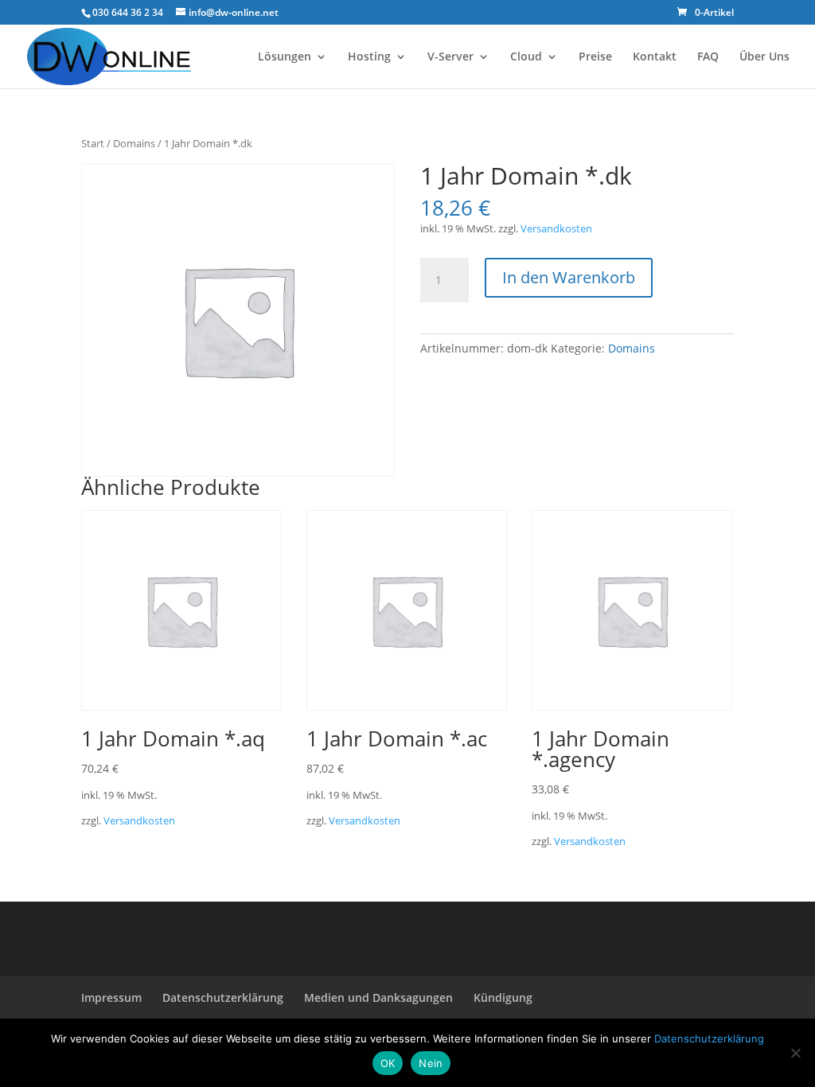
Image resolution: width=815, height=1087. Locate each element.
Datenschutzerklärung (222, 997)
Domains (134, 143)
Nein (431, 1063)
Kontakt (655, 57)
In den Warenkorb (568, 277)
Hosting (369, 57)
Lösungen (284, 57)
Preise (595, 57)
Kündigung (503, 997)
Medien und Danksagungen (378, 997)
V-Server (450, 57)
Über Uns (764, 57)
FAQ (708, 57)
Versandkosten (556, 229)
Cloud (526, 57)
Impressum (111, 997)
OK (388, 1063)
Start (92, 143)
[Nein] (795, 1053)
